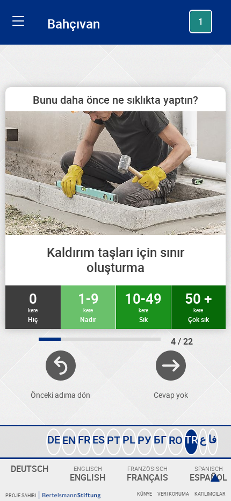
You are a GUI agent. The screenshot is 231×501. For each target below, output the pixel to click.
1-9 (88, 306)
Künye (144, 493)
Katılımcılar (210, 493)
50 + (198, 306)
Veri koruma (173, 493)
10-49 (143, 306)
